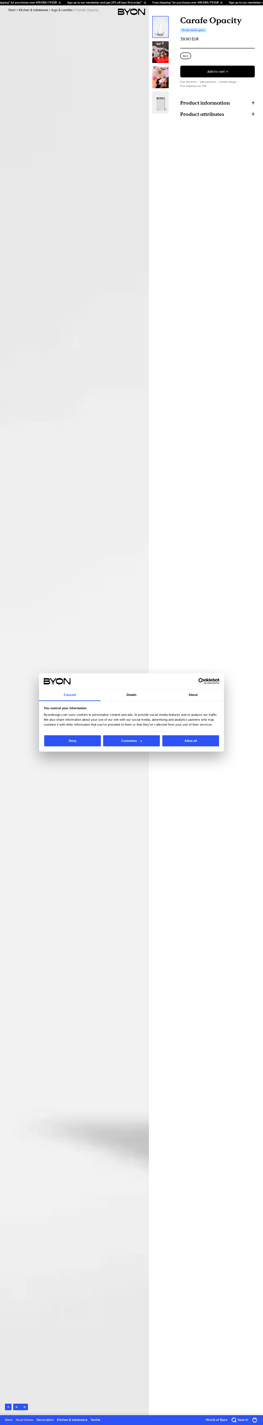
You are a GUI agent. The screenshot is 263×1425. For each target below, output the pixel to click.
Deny (72, 740)
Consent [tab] (70, 694)
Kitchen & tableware (33, 10)
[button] (217, 102)
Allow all (191, 740)
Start (12, 10)
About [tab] (193, 694)
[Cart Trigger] (254, 1420)
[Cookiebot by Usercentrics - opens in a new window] (201, 681)
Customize (129, 740)
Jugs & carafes (62, 10)
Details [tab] (132, 694)
